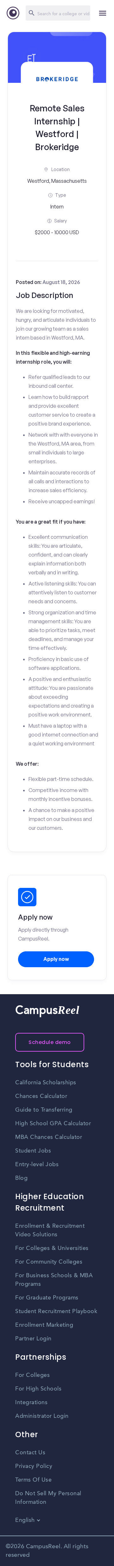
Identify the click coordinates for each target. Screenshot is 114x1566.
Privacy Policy (33, 1466)
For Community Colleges (48, 1262)
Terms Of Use (33, 1480)
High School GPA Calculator (53, 1124)
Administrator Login (42, 1416)
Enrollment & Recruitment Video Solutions (50, 1230)
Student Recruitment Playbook (56, 1311)
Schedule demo (49, 1042)
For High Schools (38, 1389)
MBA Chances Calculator (48, 1137)
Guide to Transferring (44, 1110)
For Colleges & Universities (52, 1248)
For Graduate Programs (47, 1298)
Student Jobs (33, 1151)
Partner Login (33, 1339)
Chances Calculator (41, 1096)
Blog (21, 1178)
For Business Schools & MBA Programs (54, 1280)
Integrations (31, 1402)
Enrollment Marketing (44, 1325)
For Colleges (32, 1375)
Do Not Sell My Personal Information (48, 1498)
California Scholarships (45, 1083)
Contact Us (30, 1453)
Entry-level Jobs (37, 1164)
